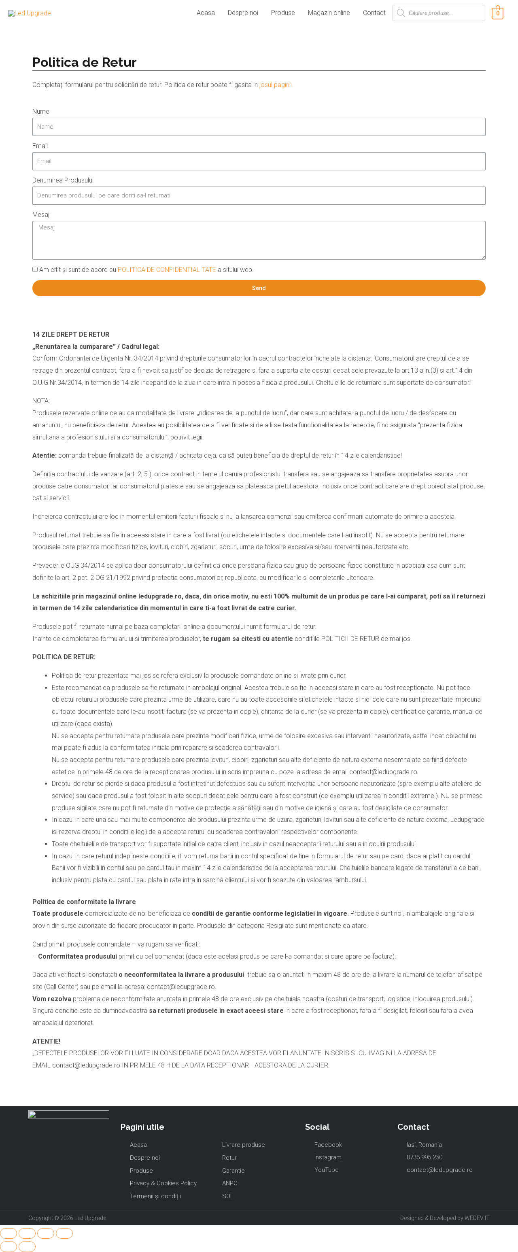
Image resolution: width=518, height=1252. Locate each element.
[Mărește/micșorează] (64, 1233)
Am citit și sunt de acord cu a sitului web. (146, 270)
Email (40, 146)
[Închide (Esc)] (8, 1233)
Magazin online (329, 13)
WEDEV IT (477, 1218)
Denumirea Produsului (62, 180)
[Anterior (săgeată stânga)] (8, 1246)
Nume (40, 111)
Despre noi (243, 13)
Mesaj (40, 215)
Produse (283, 13)
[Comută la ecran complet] (45, 1233)
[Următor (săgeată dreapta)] (27, 1246)
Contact (374, 13)
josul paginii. (276, 85)
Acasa (206, 13)
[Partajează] (27, 1233)
